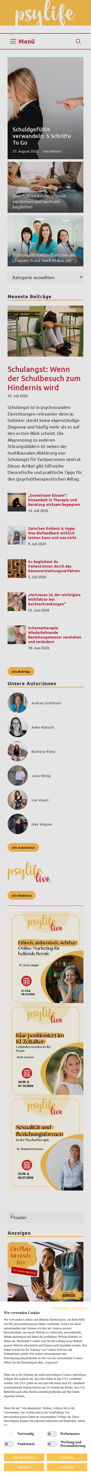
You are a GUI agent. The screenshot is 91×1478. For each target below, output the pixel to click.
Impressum (79, 1308)
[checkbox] (9, 1433)
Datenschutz (60, 1308)
